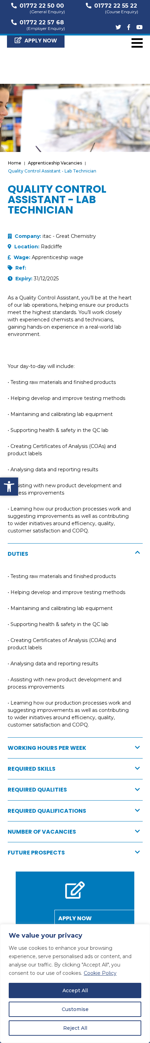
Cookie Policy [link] (100, 973)
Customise (75, 1009)
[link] (9, 487)
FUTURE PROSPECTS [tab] (36, 853)
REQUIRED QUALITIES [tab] (37, 790)
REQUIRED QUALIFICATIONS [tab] (47, 811)
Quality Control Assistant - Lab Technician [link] (52, 171)
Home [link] (14, 163)
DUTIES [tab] (18, 554)
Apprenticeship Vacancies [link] (55, 163)
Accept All (75, 990)
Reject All (75, 1028)
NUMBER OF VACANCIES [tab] (42, 832)
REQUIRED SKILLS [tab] (31, 769)
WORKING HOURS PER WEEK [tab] (47, 748)
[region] (75, 983)
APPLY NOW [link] (40, 41)
